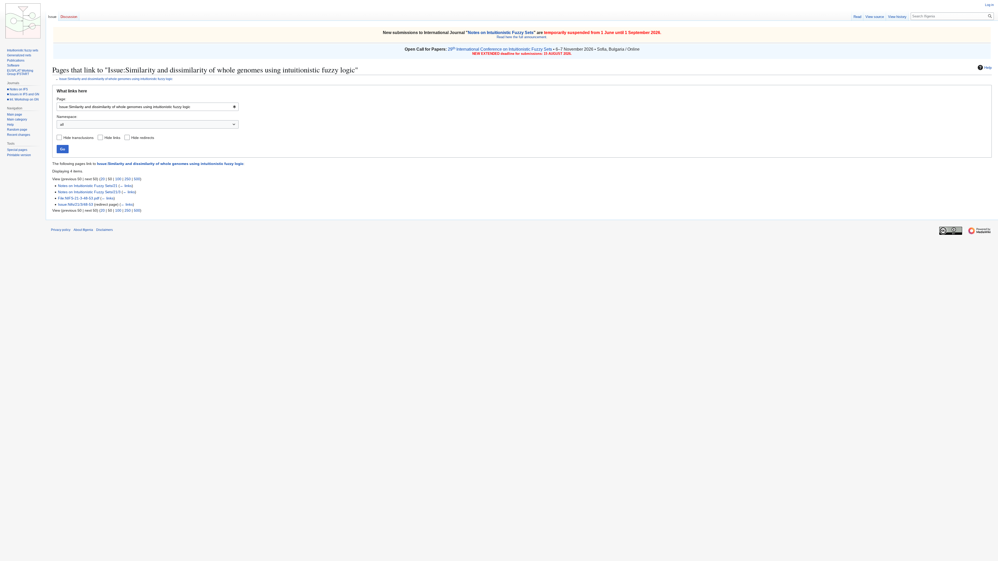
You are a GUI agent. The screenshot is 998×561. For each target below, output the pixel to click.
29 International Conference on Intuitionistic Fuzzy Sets (500, 49)
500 (137, 179)
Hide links (112, 138)
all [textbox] (62, 124)
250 (127, 179)
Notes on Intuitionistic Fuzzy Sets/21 (87, 186)
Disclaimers (104, 230)
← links (126, 186)
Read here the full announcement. (522, 37)
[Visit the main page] (23, 21)
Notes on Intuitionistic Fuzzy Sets (501, 32)
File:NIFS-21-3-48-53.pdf (78, 198)
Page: (61, 99)
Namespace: (67, 117)
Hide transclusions (78, 138)
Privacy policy (60, 230)
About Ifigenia (83, 230)
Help (988, 67)
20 (103, 179)
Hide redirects (142, 138)
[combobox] (148, 107)
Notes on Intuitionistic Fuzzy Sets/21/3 (89, 192)
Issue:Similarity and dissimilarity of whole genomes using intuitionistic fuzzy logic (116, 79)
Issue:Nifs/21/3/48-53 (75, 204)
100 (118, 179)
